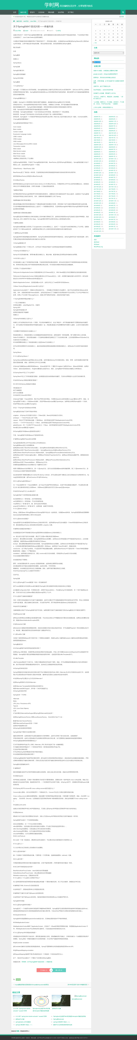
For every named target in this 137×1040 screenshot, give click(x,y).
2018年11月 (112, 173)
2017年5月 (112, 194)
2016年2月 (97, 212)
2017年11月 (112, 187)
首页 (14, 12)
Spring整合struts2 (58, 1019)
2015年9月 (112, 217)
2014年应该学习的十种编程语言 (77, 984)
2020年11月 (112, 145)
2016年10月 (97, 203)
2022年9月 (97, 126)
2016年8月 (97, 205)
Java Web (33, 21)
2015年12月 (97, 215)
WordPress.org (98, 247)
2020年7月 (112, 149)
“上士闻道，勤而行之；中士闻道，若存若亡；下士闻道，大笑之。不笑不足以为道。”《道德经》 (108, 103)
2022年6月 (97, 128)
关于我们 (71, 12)
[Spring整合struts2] (80, 996)
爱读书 (32, 12)
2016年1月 (112, 212)
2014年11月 (112, 229)
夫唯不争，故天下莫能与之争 (101, 86)
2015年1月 (112, 226)
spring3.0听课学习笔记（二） (62, 1022)
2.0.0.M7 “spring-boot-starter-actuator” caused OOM (31, 1016)
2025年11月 (112, 121)
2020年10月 (97, 147)
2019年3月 (112, 168)
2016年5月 (112, 208)
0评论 (59, 31)
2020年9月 (112, 147)
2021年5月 (112, 140)
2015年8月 (97, 219)
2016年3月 (112, 210)
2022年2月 (112, 131)
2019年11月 (112, 159)
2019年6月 (97, 166)
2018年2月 (97, 184)
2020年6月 (97, 152)
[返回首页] (14, 21)
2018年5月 (112, 180)
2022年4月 (112, 128)
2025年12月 (97, 121)
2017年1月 (112, 198)
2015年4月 (97, 224)
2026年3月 (97, 119)
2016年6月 (97, 208)
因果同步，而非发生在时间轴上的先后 (104, 77)
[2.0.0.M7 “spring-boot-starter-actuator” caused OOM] (22, 1000)
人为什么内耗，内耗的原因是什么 (103, 107)
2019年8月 (97, 163)
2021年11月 (97, 135)
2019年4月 (97, 168)
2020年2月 (97, 156)
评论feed (96, 244)
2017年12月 (97, 187)
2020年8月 (97, 149)
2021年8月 (97, 138)
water (26, 31)
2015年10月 (97, 217)
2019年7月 (112, 163)
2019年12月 (97, 159)
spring (18, 979)
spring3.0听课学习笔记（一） (24, 1025)
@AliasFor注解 (20, 1019)
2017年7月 (112, 191)
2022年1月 (97, 133)
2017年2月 (97, 198)
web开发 (26, 21)
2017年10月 (97, 189)
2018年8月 (97, 177)
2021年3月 (97, 142)
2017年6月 (97, 194)
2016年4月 (97, 210)
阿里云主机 (64, 1038)
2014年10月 (97, 231)
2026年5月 (112, 117)
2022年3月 (97, 131)
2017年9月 (112, 189)
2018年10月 (97, 175)
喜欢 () (44, 970)
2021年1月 (112, 142)
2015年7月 (112, 219)
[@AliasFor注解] (61, 1000)
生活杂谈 (41, 12)
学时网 (24, 962)
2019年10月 (97, 161)
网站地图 (51, 12)
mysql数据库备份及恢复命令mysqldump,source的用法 (32, 984)
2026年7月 (97, 117)
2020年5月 (112, 152)
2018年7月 (112, 177)
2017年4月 (97, 196)
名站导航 (61, 12)
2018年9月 (112, 175)
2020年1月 (112, 156)
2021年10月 (112, 135)
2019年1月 (112, 170)
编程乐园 (23, 12)
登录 (122, 16)
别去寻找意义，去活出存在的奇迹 (103, 90)
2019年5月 (112, 166)
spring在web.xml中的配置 (23, 1022)
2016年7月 (112, 205)
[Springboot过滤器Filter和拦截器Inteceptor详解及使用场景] (41, 1000)
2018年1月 (112, 184)
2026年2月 (112, 119)
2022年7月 (112, 126)
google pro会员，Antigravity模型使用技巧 (105, 74)
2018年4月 (97, 182)
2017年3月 (112, 196)
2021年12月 (112, 133)
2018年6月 (97, 180)
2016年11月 (112, 201)
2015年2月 (97, 226)
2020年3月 (112, 154)
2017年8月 (97, 191)
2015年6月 (97, 222)
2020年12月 (97, 145)
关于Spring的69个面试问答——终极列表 (33, 26)
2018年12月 (97, 173)
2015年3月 (112, 224)
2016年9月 (112, 203)
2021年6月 (97, 140)
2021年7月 (112, 138)
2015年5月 (112, 222)
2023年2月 (97, 124)
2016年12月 (97, 201)
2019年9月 (112, 161)
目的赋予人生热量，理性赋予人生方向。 (105, 93)
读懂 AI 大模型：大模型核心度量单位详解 (105, 70)
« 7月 (95, 43)
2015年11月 (112, 215)
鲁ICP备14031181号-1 (81, 1038)
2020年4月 (97, 154)
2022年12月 (112, 124)
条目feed (96, 242)
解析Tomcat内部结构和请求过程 (62, 1025)
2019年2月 (97, 170)
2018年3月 (112, 182)
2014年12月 (97, 229)
